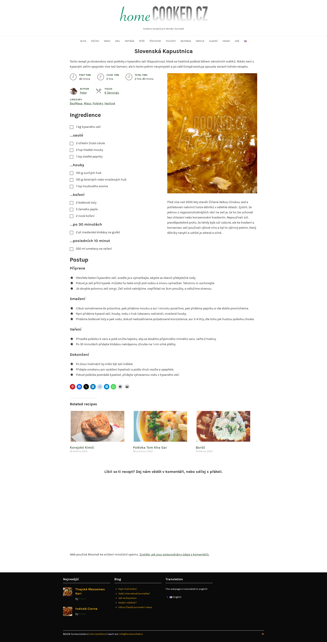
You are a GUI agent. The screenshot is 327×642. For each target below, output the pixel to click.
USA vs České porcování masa (135, 607)
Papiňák (129, 41)
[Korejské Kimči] (99, 426)
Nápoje (200, 41)
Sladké (213, 41)
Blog (83, 41)
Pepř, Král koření (127, 589)
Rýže (142, 41)
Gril (117, 41)
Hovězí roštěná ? (127, 602)
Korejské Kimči (82, 448)
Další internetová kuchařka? (134, 593)
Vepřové (109, 103)
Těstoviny (155, 41)
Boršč (200, 448)
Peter (83, 93)
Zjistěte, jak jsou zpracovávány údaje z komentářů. (174, 554)
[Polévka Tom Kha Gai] (162, 426)
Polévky (171, 41)
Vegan (226, 41)
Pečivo (95, 41)
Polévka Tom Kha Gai (150, 448)
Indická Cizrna (86, 609)
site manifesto (98, 634)
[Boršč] (225, 426)
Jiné (237, 41)
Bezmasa (186, 41)
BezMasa (76, 103)
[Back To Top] (263, 634)
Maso (107, 41)
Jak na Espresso (127, 598)
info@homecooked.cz (131, 634)
